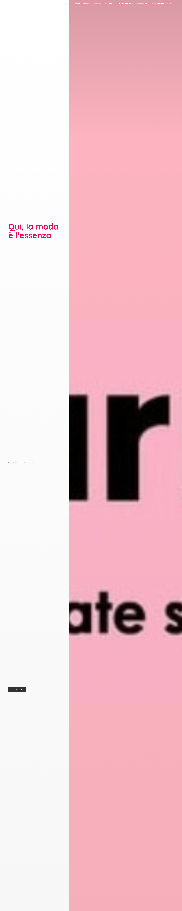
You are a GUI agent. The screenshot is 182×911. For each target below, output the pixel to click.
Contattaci (108, 4)
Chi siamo (86, 4)
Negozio (77, 4)
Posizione (97, 4)
